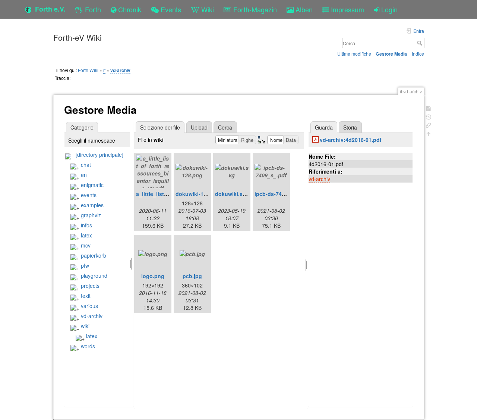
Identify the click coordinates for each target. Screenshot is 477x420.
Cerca (420, 43)
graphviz (91, 215)
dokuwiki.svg (232, 193)
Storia (350, 127)
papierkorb (93, 255)
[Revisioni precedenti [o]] (428, 116)
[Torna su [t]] (428, 133)
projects (90, 285)
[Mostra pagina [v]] (428, 107)
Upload (199, 127)
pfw (85, 265)
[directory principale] (99, 154)
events (89, 195)
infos (86, 225)
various (89, 305)
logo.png (152, 276)
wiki (85, 326)
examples (92, 205)
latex (86, 235)
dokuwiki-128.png (198, 193)
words (88, 346)
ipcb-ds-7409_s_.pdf (281, 193)
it (104, 70)
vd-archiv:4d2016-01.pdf (351, 139)
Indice (418, 53)
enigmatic (92, 185)
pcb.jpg (192, 276)
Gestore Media (391, 53)
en (84, 174)
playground (94, 275)
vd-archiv (120, 70)
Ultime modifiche (354, 53)
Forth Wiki (88, 70)
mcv (86, 245)
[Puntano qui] (428, 124)
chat (86, 164)
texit (86, 295)
